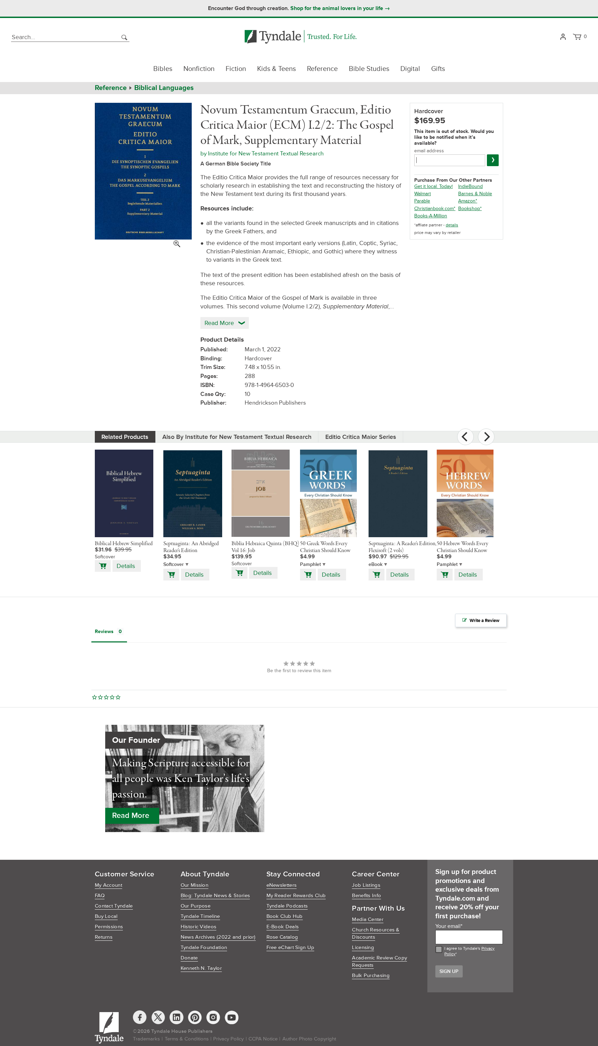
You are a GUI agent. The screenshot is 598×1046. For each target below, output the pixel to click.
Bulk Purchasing (371, 975)
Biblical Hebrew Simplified (124, 544)
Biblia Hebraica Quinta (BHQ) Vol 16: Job (265, 547)
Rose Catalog (282, 937)
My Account (108, 885)
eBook (375, 564)
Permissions (109, 926)
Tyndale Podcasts (287, 906)
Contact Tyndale (114, 906)
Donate (189, 958)
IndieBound (470, 186)
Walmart (422, 194)
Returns (103, 937)
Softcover (173, 564)
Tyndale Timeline (200, 916)
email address (429, 151)
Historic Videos (199, 926)
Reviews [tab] (104, 631)
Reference (322, 69)
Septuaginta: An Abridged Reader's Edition (191, 547)
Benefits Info (366, 895)
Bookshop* (470, 208)
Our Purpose (195, 906)
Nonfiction (199, 69)
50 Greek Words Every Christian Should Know (325, 547)
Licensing (363, 947)
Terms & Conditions (187, 1039)
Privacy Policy (228, 1039)
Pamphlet (310, 564)
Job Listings (366, 885)
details (452, 225)
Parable (422, 201)
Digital (410, 69)
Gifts (438, 69)
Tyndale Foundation (204, 947)
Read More (130, 815)
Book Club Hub (284, 916)
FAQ (100, 895)
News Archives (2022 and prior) (218, 937)
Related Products (124, 437)
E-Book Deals (282, 926)
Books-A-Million (430, 216)
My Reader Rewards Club (296, 895)
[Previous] (465, 437)
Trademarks (146, 1039)
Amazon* (467, 201)
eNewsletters (281, 885)
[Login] (563, 37)
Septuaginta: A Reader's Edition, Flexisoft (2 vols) (402, 547)
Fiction (236, 69)
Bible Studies (369, 69)
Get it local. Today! (433, 186)
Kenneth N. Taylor (201, 968)
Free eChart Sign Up (290, 947)
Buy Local (106, 916)
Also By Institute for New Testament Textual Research (236, 437)
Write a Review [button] (484, 620)
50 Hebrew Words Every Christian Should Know (462, 547)
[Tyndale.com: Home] (300, 37)
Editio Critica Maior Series (360, 437)
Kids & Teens (276, 69)
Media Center (367, 919)
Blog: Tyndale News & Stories (215, 895)
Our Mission (194, 885)
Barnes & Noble (475, 194)
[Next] (486, 437)
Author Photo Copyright (309, 1039)
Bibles (162, 69)
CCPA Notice (263, 1039)
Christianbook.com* (434, 208)
